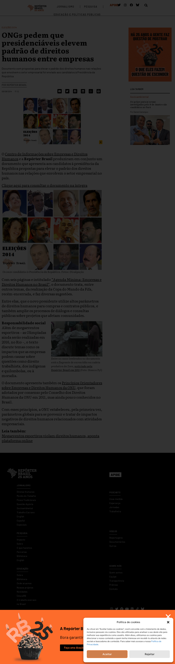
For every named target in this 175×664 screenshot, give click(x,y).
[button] (168, 622)
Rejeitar (149, 654)
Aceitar (107, 654)
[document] (87, 332)
